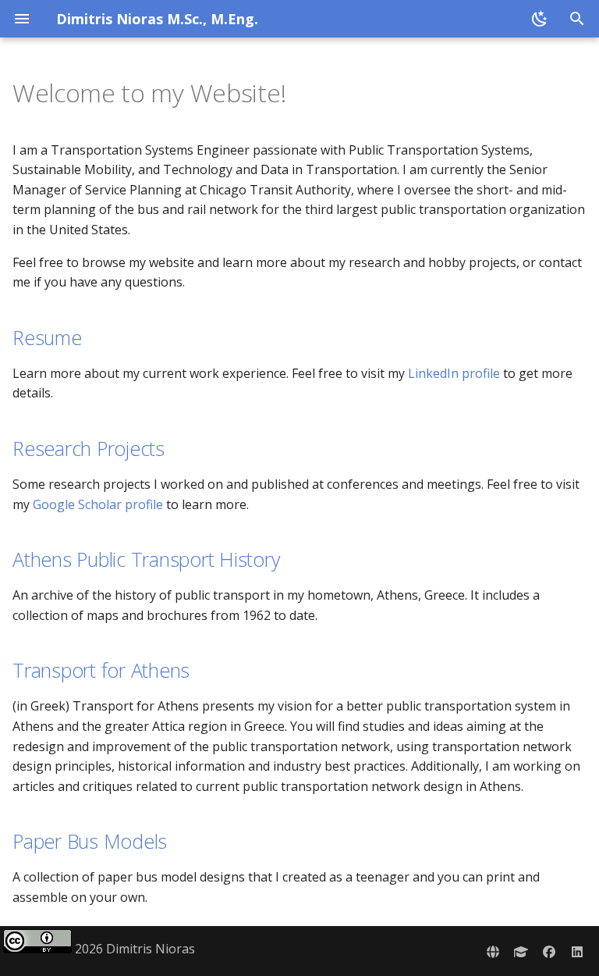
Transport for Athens (101, 670)
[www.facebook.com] (549, 951)
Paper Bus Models (89, 841)
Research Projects (88, 448)
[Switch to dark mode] (539, 18)
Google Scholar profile (98, 504)
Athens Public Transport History (145, 559)
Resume (47, 337)
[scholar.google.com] (521, 951)
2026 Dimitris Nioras (133, 948)
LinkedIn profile (454, 373)
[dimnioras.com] (492, 951)
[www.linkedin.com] (577, 951)
